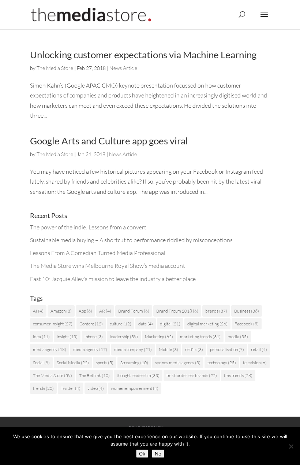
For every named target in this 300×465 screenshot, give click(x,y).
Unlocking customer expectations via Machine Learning (143, 54)
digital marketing (207, 323)
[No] (291, 446)
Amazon (61, 311)
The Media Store (55, 68)
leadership (124, 336)
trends (43, 388)
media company (133, 349)
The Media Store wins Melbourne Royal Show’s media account (107, 265)
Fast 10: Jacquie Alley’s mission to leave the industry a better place (113, 279)
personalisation (227, 349)
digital (170, 323)
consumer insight (52, 323)
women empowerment (134, 388)
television (255, 362)
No (158, 454)
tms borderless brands (191, 375)
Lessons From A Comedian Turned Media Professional (97, 253)
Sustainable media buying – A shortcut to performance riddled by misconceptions (131, 240)
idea (41, 336)
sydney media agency (177, 362)
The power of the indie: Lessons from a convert (88, 227)
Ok (142, 454)
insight (67, 336)
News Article (123, 68)
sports (104, 362)
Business (246, 311)
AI (38, 311)
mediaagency (49, 349)
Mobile (168, 349)
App (85, 311)
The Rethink (94, 375)
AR (105, 311)
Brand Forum (133, 311)
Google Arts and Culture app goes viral (109, 141)
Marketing (159, 336)
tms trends (238, 375)
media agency (90, 349)
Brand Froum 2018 (177, 311)
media (238, 336)
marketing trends (200, 336)
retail (259, 349)
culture (120, 323)
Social (41, 362)
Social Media (73, 362)
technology (221, 362)
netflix (194, 349)
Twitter (70, 388)
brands (216, 311)
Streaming (134, 362)
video (95, 388)
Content (91, 323)
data (145, 323)
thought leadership (138, 375)
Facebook (247, 323)
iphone (94, 336)
